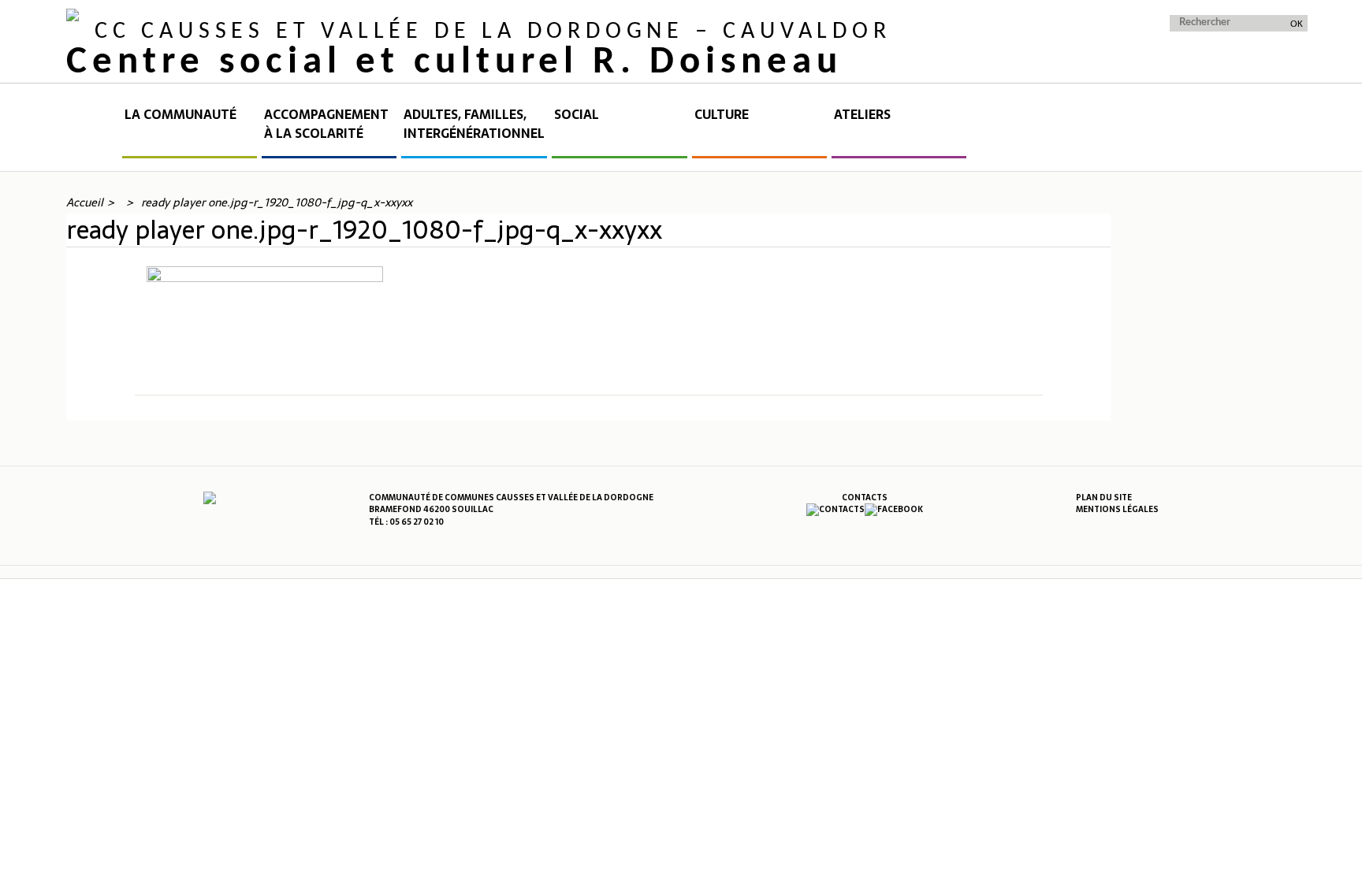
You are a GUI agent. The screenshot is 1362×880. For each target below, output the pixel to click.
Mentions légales (1117, 509)
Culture (721, 114)
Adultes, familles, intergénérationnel (474, 124)
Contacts (865, 497)
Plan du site (1104, 497)
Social (576, 114)
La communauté (180, 114)
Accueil (93, 131)
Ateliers (862, 114)
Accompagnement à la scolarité (326, 124)
